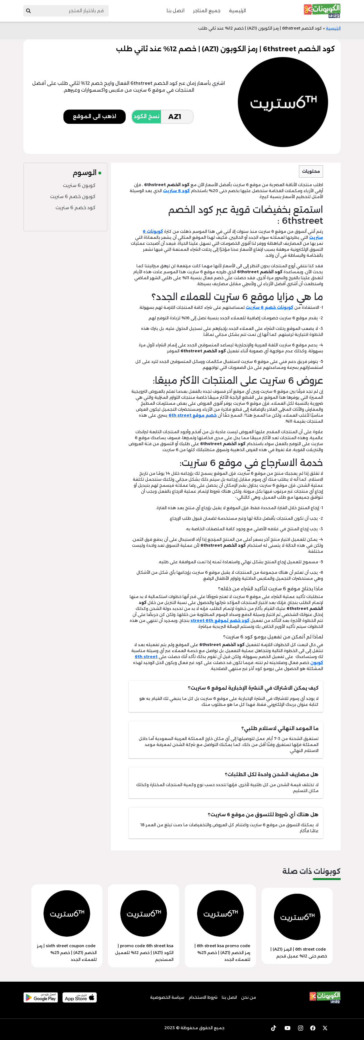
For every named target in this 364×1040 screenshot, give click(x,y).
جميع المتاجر (206, 10)
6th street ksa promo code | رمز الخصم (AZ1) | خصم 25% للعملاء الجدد (222, 952)
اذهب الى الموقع (94, 116)
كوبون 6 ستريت (79, 185)
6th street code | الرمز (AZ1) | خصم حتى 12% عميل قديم (298, 953)
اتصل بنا (176, 10)
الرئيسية (237, 10)
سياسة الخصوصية (167, 997)
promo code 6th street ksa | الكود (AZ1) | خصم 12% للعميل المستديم (144, 952)
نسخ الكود (146, 116)
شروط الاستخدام (203, 997)
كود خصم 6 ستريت (75, 207)
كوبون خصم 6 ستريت (73, 196)
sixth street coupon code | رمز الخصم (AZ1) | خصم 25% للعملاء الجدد (67, 952)
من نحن (248, 997)
